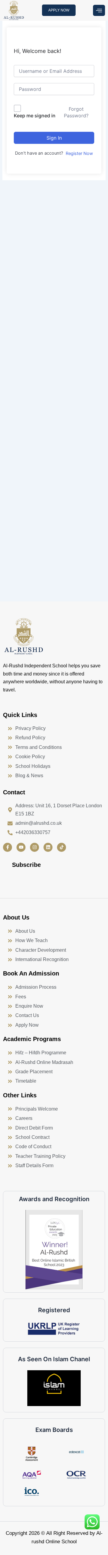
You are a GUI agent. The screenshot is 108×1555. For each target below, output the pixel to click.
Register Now (79, 153)
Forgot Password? (76, 112)
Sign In (54, 138)
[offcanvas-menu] (99, 10)
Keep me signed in (35, 116)
